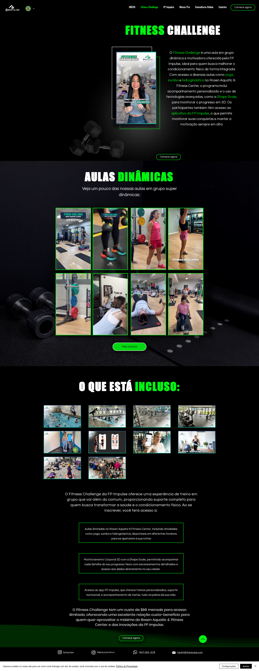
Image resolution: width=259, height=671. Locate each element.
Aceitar (246, 666)
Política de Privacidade (127, 666)
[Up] (203, 639)
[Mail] (174, 653)
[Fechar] (255, 666)
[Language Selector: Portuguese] (30, 8)
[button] (152, 120)
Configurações (229, 666)
